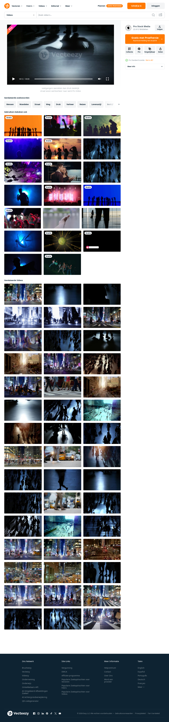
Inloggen (155, 6)
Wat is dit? (149, 60)
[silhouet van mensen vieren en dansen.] (102, 125)
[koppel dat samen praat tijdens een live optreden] (23, 148)
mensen (10, 104)
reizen (83, 104)
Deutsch (141, 679)
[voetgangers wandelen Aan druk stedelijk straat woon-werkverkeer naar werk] (102, 172)
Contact (107, 671)
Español (141, 671)
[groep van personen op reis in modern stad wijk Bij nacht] (23, 317)
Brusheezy (26, 668)
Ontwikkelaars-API (30, 687)
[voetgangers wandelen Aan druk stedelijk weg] (102, 148)
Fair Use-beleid (154, 713)
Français (141, 683)
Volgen (160, 29)
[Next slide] (116, 104)
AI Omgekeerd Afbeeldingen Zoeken (35, 692)
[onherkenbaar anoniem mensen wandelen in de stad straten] (102, 363)
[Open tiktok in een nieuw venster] (51, 713)
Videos (42, 6)
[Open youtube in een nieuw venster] (60, 713)
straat (37, 104)
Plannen (101, 6)
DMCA (64, 671)
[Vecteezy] (7, 6)
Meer (67, 6)
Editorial (55, 6)
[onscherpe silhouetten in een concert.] (62, 125)
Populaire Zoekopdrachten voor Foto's (76, 686)
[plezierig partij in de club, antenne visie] (23, 172)
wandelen (24, 104)
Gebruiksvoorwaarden (124, 713)
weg (48, 104)
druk (58, 104)
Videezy (25, 675)
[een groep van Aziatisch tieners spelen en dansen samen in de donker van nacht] (62, 264)
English (141, 668)
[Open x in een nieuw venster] (56, 713)
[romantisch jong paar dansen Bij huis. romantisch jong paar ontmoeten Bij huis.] (62, 172)
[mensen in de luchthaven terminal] (101, 218)
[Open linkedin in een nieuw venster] (43, 713)
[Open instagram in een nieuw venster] (38, 713)
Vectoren (16, 6)
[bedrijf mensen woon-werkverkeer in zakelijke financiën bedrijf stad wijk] (23, 387)
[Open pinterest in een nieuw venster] (47, 713)
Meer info (131, 66)
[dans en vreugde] (23, 125)
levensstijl (96, 104)
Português (142, 675)
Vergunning (67, 668)
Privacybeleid (140, 713)
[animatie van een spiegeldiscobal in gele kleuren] (62, 241)
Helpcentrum (110, 668)
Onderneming (28, 679)
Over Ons (108, 675)
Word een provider (108, 680)
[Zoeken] (153, 15)
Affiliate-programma (71, 675)
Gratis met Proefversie (145, 39)
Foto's (29, 6)
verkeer (70, 104)
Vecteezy (26, 671)
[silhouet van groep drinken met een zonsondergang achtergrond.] (62, 148)
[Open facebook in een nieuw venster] (34, 713)
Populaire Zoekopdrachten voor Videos (76, 692)
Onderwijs (26, 683)
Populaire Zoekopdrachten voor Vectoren (76, 680)
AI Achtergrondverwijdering (34, 697)
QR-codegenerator (30, 701)
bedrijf (110, 104)
